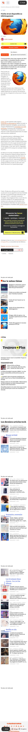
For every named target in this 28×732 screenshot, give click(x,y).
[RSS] (19, 726)
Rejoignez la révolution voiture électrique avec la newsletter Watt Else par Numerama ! (17, 286)
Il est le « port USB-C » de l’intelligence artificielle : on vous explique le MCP (17, 623)
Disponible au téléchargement (9, 123)
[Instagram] (12, 726)
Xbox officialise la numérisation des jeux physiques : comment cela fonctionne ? (17, 490)
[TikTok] (7, 726)
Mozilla (11, 253)
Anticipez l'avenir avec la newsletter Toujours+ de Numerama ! (13, 358)
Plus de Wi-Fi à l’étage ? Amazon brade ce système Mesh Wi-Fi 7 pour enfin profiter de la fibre (17, 572)
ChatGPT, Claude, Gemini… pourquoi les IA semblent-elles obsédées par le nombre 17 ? (18, 588)
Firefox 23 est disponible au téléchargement (16, 308)
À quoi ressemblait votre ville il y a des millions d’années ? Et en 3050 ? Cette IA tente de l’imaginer (18, 643)
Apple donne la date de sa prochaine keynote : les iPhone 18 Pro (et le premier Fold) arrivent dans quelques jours (18, 448)
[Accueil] (3, 3)
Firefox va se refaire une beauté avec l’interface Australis (17, 293)
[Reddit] (16, 726)
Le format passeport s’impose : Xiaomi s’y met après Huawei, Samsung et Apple (18, 440)
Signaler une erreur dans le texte (10, 246)
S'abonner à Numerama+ (13, 232)
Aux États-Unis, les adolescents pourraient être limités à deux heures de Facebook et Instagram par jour (18, 482)
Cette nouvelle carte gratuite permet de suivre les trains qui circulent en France (18, 528)
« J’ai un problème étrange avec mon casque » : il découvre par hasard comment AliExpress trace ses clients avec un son (18, 597)
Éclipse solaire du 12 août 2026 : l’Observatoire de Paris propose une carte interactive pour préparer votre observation (14, 383)
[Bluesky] (21, 726)
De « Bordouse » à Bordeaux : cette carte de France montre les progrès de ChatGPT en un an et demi (18, 660)
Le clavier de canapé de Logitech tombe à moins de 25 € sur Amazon (17, 634)
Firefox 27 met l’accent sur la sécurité (17, 300)
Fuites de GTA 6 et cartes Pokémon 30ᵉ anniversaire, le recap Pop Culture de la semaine (18, 614)
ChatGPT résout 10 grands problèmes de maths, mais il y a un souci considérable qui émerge (13, 378)
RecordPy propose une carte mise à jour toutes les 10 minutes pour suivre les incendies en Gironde (14, 388)
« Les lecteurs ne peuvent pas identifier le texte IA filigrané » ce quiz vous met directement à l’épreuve (18, 428)
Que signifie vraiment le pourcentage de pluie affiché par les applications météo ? (18, 508)
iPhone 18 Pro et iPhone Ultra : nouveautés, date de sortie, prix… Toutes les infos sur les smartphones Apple (16, 367)
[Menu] (8, 3)
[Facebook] (14, 726)
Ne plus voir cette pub (7, 277)
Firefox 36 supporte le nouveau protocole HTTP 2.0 (17, 323)
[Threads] (23, 726)
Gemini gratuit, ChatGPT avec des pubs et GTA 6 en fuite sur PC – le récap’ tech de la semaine (18, 652)
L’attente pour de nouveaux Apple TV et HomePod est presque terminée (17, 605)
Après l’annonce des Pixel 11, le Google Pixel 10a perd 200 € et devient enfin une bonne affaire (18, 537)
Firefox (4, 253)
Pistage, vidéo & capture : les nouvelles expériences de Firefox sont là (18, 316)
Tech (4, 10)
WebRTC (23, 157)
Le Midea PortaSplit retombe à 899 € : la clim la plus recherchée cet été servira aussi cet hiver (13, 373)
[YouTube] (5, 726)
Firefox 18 (3, 122)
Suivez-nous (5, 54)
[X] (9, 726)
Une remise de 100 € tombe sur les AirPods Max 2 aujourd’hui (18, 498)
